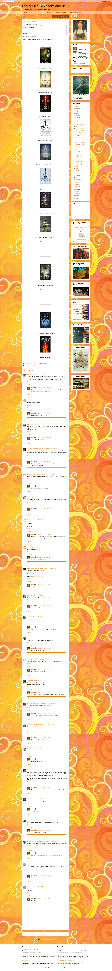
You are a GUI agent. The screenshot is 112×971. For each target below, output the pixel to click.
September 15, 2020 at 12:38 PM (43, 486)
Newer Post (26, 934)
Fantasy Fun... (79, 140)
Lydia (28, 400)
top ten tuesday (44, 366)
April (77, 173)
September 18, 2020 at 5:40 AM (42, 798)
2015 (75, 191)
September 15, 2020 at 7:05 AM (38, 400)
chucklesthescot (30, 798)
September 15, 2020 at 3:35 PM (37, 616)
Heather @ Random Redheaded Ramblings (37, 703)
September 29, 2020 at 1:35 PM (43, 853)
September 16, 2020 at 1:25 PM (43, 584)
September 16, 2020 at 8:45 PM (47, 770)
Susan (28, 520)
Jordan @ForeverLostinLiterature (35, 448)
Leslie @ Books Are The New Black (35, 841)
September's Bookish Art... (79, 147)
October (78, 126)
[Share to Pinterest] (45, 363)
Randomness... (60, 949)
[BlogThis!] (41, 363)
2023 (75, 113)
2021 (75, 117)
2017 (75, 187)
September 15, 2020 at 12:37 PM (43, 557)
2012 (75, 198)
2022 (75, 115)
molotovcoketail (60, 968)
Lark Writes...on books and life (44, 6)
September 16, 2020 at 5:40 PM (37, 748)
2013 (75, 195)
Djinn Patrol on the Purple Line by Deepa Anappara (33, 955)
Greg (28, 748)
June (77, 168)
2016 (75, 189)
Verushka (29, 659)
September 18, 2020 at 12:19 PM (43, 809)
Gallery (33, 12)
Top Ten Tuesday (79, 130)
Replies (30, 384)
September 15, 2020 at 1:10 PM (49, 568)
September (79, 128)
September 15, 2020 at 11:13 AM (38, 520)
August (78, 164)
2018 (75, 184)
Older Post (64, 934)
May (77, 170)
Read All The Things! (34, 729)
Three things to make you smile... (79, 155)
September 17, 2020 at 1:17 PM (43, 759)
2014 (75, 193)
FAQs (39, 12)
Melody (29, 680)
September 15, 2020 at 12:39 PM (43, 437)
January (78, 179)
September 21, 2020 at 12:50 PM (43, 830)
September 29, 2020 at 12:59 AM (38, 887)
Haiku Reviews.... (79, 137)
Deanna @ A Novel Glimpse (33, 474)
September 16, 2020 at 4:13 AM (39, 659)
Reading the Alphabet (76, 12)
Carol (28, 887)
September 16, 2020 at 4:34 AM (38, 680)
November (78, 124)
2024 (75, 111)
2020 (75, 120)
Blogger (71, 968)
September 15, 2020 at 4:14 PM (37, 638)
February (78, 177)
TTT (33, 573)
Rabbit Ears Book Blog (37, 576)
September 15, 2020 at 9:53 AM (48, 474)
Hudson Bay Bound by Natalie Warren (65, 960)
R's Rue (29, 547)
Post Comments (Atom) (48, 939)
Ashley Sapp (30, 497)
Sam (28, 616)
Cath (28, 595)
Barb (28, 638)
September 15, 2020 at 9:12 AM (51, 448)
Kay (28, 424)
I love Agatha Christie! (78, 151)
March (77, 175)
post (30, 405)
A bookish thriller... (80, 159)
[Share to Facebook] (44, 363)
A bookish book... (26, 960)
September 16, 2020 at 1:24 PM (43, 627)
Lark (32, 387)
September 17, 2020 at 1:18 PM (43, 713)
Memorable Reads (61, 12)
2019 (75, 182)
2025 (75, 108)
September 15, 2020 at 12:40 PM (43, 387)
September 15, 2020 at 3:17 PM (37, 595)
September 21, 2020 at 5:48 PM (51, 841)
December (78, 122)
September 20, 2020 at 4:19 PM (42, 820)
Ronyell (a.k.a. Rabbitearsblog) (34, 568)
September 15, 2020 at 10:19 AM (40, 497)
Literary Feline (30, 820)
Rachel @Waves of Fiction (33, 770)
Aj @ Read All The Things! (33, 724)
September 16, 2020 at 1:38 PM (54, 703)
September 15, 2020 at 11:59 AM (38, 547)
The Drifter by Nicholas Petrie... (79, 134)
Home (25, 12)
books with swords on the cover (34, 366)
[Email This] (39, 363)
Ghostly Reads (49, 12)
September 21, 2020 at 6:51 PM (38, 864)
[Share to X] (42, 363)
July (77, 166)
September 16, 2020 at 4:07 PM (47, 724)
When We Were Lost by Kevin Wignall (30, 949)
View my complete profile (79, 63)
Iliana (28, 864)
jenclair (29, 374)
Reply (28, 381)
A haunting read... (80, 144)
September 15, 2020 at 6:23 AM (38, 374)
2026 (75, 106)
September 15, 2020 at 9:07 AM (37, 424)
